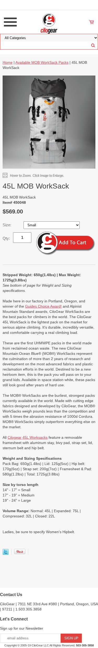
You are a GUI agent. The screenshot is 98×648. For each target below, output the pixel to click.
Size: (7, 225)
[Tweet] (6, 553)
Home (8, 62)
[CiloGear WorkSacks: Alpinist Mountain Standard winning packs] (49, 22)
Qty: (6, 238)
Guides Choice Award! (43, 306)
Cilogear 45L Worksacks (28, 437)
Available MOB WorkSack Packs (41, 62)
